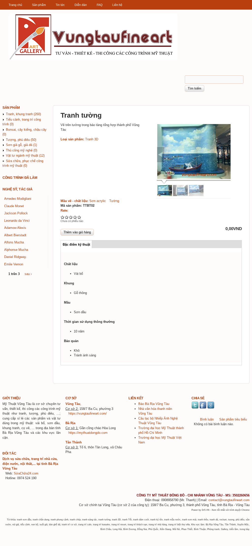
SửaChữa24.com (26, 473)
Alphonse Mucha (16, 250)
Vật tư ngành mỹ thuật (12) (25, 155)
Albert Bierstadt (15, 235)
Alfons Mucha (14, 242)
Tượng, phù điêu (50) (21, 140)
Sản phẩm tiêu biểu (233, 419)
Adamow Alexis (15, 228)
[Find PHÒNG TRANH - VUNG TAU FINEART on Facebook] (203, 408)
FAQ (99, 5)
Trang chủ (15, 5)
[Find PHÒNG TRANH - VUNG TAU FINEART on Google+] (211, 408)
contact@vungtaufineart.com (229, 500)
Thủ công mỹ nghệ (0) (21, 150)
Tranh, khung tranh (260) (23, 114)
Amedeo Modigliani (17, 198)
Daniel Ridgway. (15, 257)
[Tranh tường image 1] (194, 152)
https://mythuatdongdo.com (88, 433)
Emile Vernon (13, 264)
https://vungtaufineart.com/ (87, 413)
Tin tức (60, 5)
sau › (28, 274)
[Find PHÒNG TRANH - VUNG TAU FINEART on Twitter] (195, 408)
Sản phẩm (39, 5)
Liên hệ (117, 5)
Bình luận (207, 419)
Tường (114, 201)
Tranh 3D (91, 139)
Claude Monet (14, 206)
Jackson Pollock (16, 213)
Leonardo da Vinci (17, 220)
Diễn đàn (81, 5)
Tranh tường (81, 115)
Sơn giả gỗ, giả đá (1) (21, 145)
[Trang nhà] (93, 59)
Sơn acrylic (97, 201)
